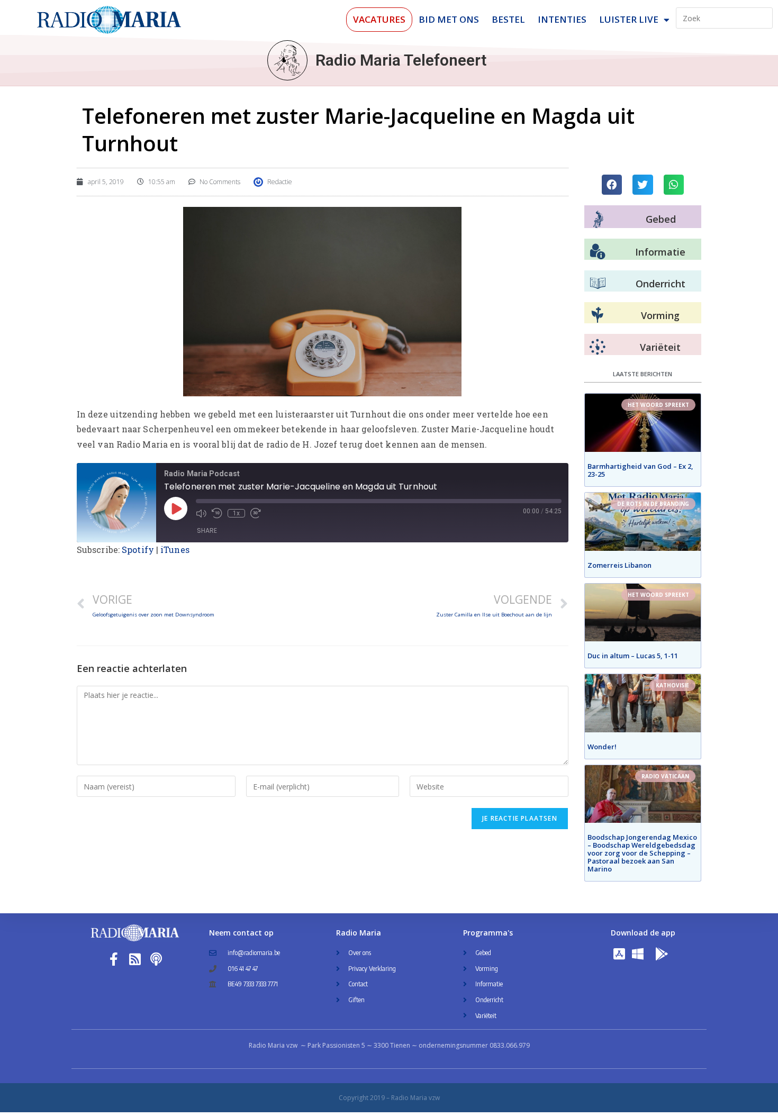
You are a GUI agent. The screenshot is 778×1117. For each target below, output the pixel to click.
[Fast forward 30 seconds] (255, 513)
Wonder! (602, 746)
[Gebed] (598, 219)
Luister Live (628, 19)
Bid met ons (449, 19)
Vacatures (379, 19)
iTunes (174, 549)
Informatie (660, 252)
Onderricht (660, 283)
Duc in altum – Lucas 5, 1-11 (632, 655)
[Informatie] (597, 252)
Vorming (660, 315)
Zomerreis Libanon (619, 565)
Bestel (508, 19)
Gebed (661, 219)
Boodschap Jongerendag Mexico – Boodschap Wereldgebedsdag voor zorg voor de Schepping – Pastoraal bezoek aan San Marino (642, 853)
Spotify (138, 549)
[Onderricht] (597, 284)
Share (207, 530)
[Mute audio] (201, 513)
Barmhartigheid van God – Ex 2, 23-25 (640, 470)
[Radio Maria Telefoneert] (287, 60)
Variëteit (660, 347)
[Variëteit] (597, 347)
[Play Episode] (175, 508)
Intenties (562, 19)
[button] (612, 185)
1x (236, 513)
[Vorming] (597, 315)
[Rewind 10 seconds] (217, 513)
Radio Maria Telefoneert (400, 60)
